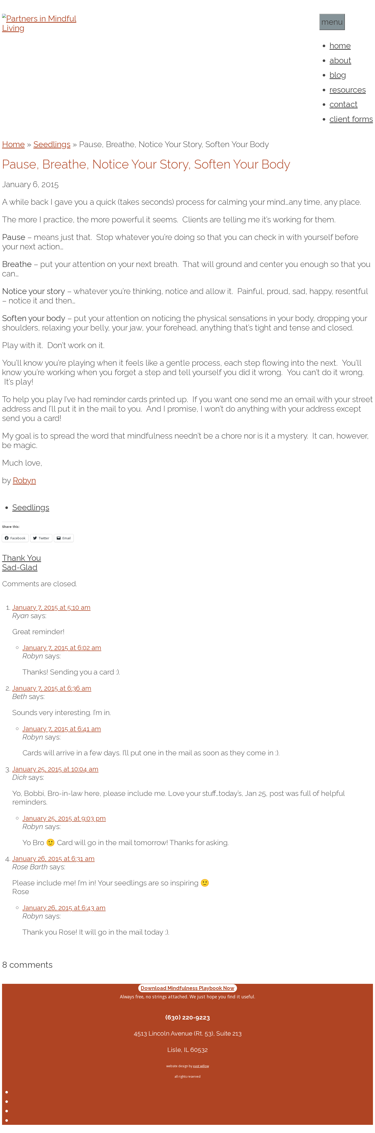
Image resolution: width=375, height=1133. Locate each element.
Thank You (21, 558)
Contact (344, 104)
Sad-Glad (20, 567)
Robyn (24, 480)
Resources (348, 89)
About (340, 60)
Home (340, 45)
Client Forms (351, 119)
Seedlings (51, 144)
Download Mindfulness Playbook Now (187, 988)
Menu (332, 22)
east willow (201, 1066)
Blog (338, 75)
